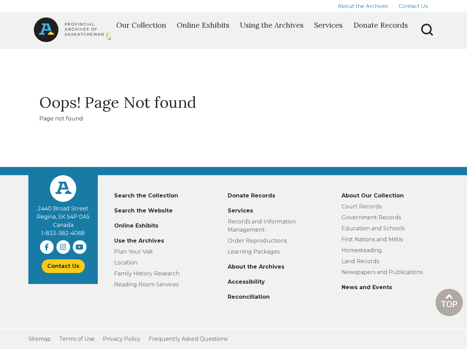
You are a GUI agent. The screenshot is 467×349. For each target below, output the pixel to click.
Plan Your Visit (133, 251)
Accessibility (246, 282)
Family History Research (146, 273)
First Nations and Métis (372, 239)
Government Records (371, 217)
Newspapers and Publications (382, 272)
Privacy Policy (122, 339)
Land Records (360, 261)
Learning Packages (254, 251)
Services (240, 210)
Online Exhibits (136, 225)
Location (125, 262)
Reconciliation (249, 297)
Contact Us (413, 6)
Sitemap (39, 339)
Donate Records (251, 195)
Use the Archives (139, 240)
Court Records (362, 206)
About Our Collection (373, 195)
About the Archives (363, 6)
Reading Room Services (146, 284)
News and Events (367, 287)
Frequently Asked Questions (188, 339)
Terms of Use (77, 339)
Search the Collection (146, 195)
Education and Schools (373, 228)
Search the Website (143, 210)
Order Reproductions (257, 240)
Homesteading (362, 250)
